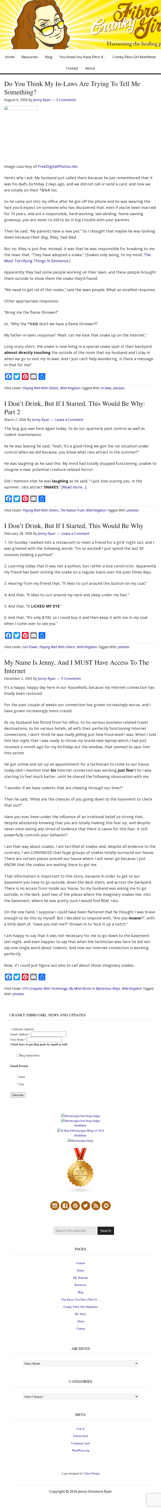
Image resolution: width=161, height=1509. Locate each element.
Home (80, 1270)
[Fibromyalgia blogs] (80, 1192)
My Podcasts (80, 1278)
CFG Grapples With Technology (45, 988)
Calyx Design (92, 1473)
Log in (80, 1429)
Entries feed (80, 1436)
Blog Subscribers (29, 1055)
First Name (18, 1039)
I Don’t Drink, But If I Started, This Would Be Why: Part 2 (74, 407)
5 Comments (66, 100)
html (22, 1077)
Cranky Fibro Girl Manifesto (81, 1307)
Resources (80, 1285)
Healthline (80, 1125)
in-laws (106, 388)
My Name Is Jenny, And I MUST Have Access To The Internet (76, 666)
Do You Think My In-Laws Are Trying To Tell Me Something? (72, 87)
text (21, 1084)
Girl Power (30, 647)
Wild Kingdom (70, 388)
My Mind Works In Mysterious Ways (94, 988)
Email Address (20, 1034)
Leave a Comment (69, 419)
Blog (80, 1292)
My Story (80, 1314)
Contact (80, 1263)
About (80, 1321)
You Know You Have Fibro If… (80, 1299)
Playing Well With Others (40, 388)
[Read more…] (73, 487)
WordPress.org (80, 1450)
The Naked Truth (72, 510)
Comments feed (80, 1443)
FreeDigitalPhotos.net (58, 166)
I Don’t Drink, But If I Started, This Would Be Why (73, 525)
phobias (119, 388)
